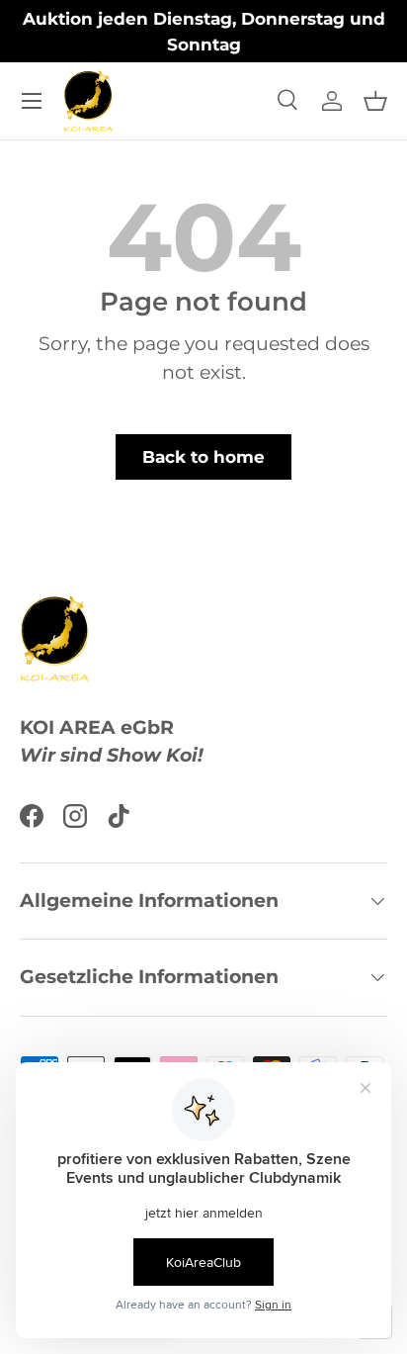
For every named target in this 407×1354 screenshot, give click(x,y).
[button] (375, 101)
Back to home (203, 457)
